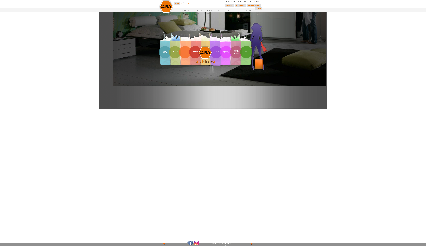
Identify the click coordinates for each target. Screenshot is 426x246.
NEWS (177, 3)
